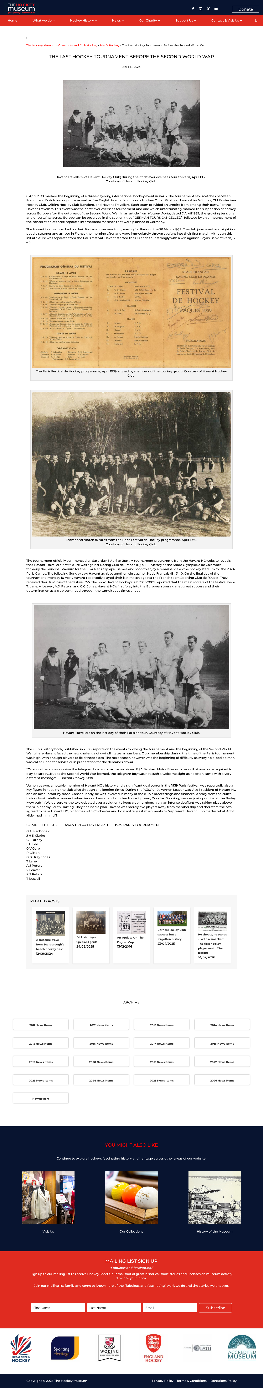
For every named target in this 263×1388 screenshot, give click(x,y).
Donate (245, 9)
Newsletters (40, 1099)
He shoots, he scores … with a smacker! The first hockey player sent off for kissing (212, 943)
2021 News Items (161, 1062)
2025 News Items (162, 1080)
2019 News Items (41, 1062)
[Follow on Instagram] (201, 9)
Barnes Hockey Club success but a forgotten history (171, 934)
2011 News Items (40, 1025)
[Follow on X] (208, 9)
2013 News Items (161, 1025)
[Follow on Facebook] (193, 9)
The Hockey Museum (40, 45)
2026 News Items (222, 1080)
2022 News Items (222, 1062)
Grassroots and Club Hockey (77, 45)
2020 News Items (101, 1062)
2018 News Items (222, 1043)
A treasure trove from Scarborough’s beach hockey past (50, 944)
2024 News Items (101, 1080)
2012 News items (101, 1025)
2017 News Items (161, 1043)
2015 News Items (40, 1043)
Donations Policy (223, 1381)
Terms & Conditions (192, 1381)
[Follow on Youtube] (216, 9)
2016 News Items (101, 1043)
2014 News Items (222, 1025)
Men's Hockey (109, 45)
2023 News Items (41, 1080)
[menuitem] (12, 20)
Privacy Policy (162, 1381)
